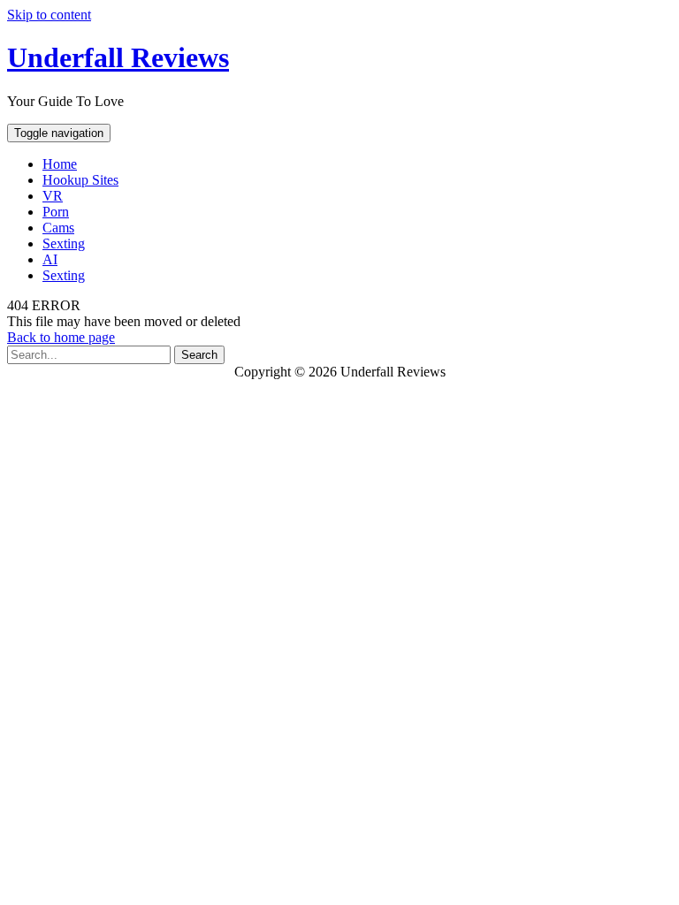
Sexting (63, 243)
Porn (55, 211)
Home (59, 163)
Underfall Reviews (118, 57)
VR (52, 195)
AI (49, 259)
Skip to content (49, 14)
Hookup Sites (80, 179)
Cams (58, 227)
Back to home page (61, 337)
